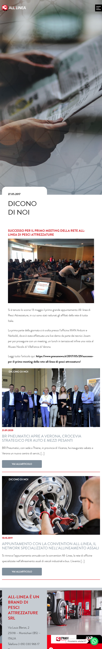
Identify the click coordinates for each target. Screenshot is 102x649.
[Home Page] (14, 8)
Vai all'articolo (22, 464)
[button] (94, 641)
